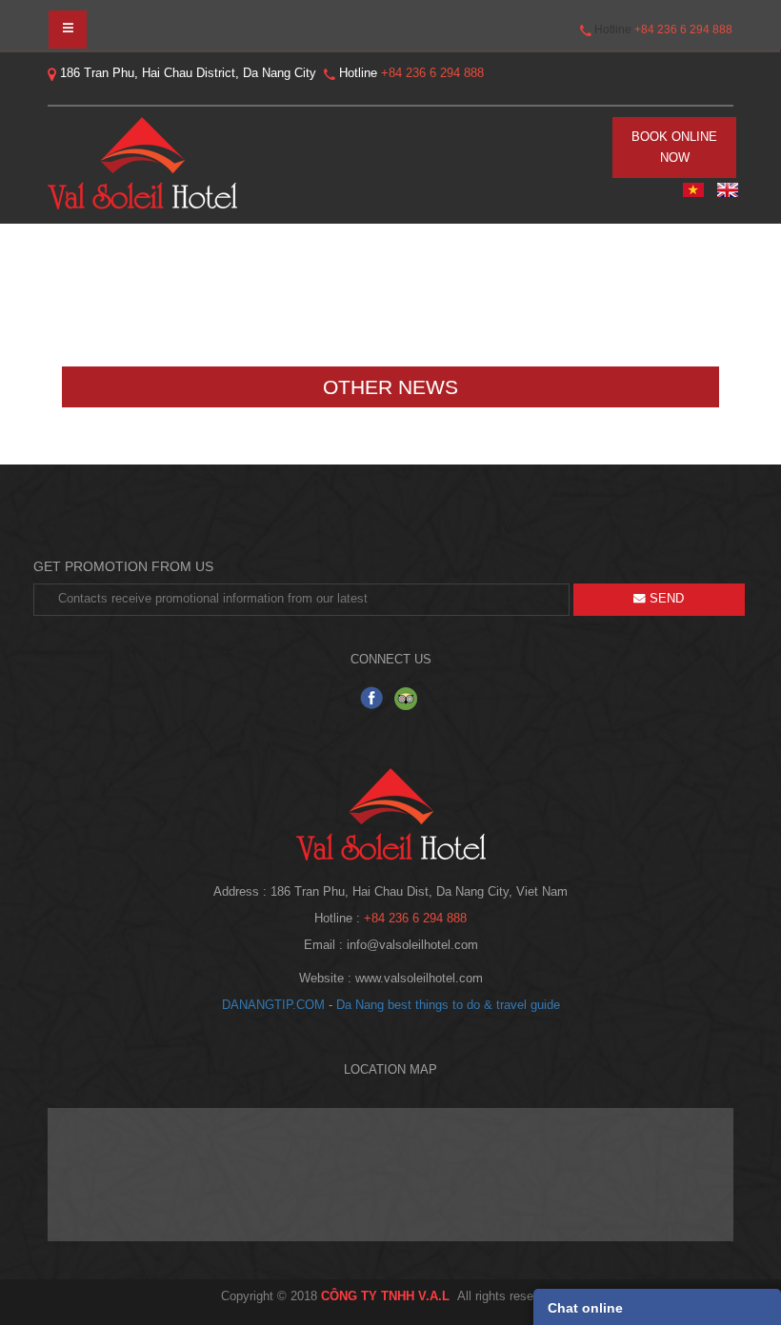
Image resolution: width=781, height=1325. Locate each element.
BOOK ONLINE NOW (674, 147)
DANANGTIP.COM (273, 1005)
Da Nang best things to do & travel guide (448, 1005)
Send (665, 598)
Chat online (585, 1307)
